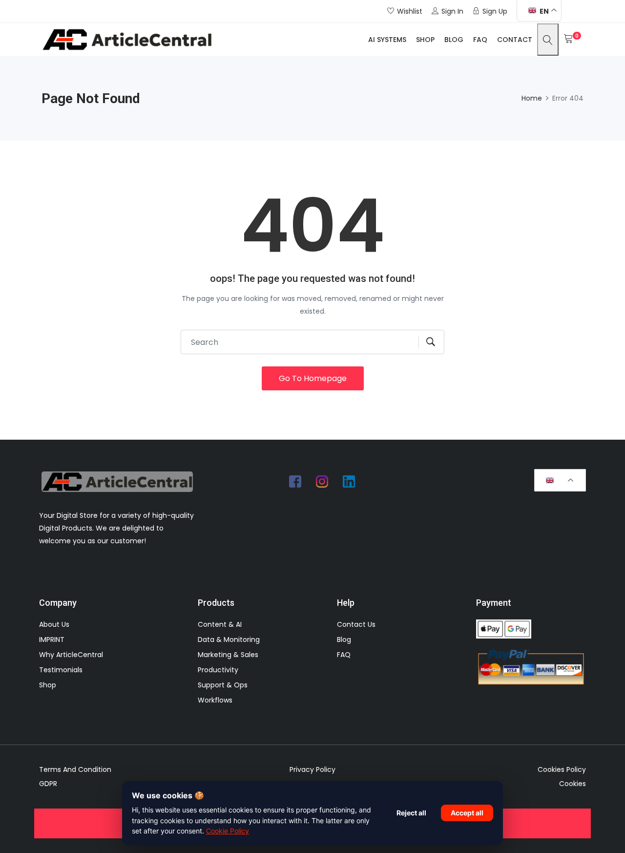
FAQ (480, 39)
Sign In (452, 11)
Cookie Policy (227, 831)
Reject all (411, 813)
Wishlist (409, 11)
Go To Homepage (313, 378)
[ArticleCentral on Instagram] (322, 481)
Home (531, 98)
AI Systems (387, 39)
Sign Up (494, 11)
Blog (453, 39)
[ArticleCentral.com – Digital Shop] (127, 39)
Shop (425, 39)
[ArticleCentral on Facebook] (295, 481)
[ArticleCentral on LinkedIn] (349, 481)
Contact (514, 39)
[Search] (548, 39)
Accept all (467, 813)
